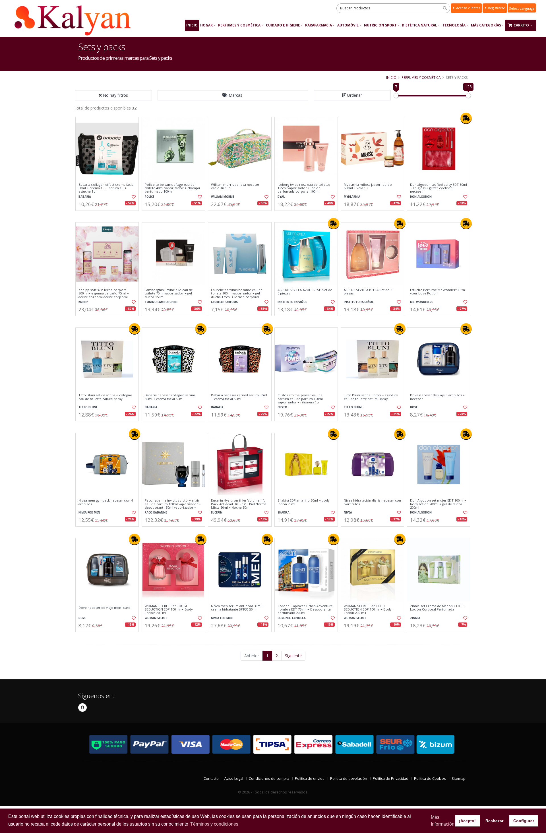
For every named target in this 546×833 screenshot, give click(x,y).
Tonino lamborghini (161, 302)
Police (149, 197)
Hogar (206, 25)
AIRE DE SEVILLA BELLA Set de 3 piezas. (368, 291)
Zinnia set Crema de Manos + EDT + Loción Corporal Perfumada (437, 607)
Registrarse (496, 8)
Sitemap (459, 778)
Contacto (211, 778)
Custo (282, 407)
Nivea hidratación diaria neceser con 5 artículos (372, 502)
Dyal (281, 197)
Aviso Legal (233, 778)
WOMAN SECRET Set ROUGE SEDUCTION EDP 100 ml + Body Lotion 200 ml (169, 609)
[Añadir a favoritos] (133, 197)
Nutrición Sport (380, 25)
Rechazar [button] (494, 820)
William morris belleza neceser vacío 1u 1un (235, 186)
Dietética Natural (419, 25)
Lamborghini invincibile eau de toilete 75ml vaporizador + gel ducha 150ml (169, 293)
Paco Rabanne (156, 512)
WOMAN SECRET (156, 618)
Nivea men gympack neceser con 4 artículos (105, 502)
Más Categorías (486, 25)
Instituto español (292, 302)
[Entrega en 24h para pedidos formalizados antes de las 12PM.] (466, 118)
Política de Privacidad (390, 778)
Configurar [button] (523, 820)
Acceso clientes (467, 8)
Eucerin (216, 512)
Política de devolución (348, 778)
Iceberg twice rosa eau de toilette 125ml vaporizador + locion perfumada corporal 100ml (304, 188)
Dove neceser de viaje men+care (104, 607)
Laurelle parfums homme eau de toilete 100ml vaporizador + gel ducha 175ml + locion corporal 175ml (236, 295)
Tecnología (454, 25)
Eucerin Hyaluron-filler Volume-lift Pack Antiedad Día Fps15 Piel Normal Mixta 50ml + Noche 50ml (239, 504)
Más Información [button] (442, 820)
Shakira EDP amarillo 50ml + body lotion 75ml (304, 502)
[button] (233, 95)
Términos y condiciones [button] (214, 824)
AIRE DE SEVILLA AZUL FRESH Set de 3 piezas (305, 291)
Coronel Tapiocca (292, 618)
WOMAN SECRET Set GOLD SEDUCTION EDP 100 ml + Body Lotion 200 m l (368, 609)
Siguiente (293, 655)
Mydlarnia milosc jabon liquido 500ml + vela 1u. (368, 186)
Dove (413, 407)
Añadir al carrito (109, 215)
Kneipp (83, 302)
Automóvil (348, 25)
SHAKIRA (283, 512)
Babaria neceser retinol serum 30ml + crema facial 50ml (239, 397)
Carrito (522, 25)
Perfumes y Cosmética (239, 25)
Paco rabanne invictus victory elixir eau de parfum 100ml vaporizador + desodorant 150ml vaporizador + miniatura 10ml (173, 506)
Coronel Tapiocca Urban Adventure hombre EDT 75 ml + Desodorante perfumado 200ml (305, 609)
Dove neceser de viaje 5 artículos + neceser (437, 397)
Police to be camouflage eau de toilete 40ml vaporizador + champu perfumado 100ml (172, 188)
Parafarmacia (318, 25)
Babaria (84, 197)
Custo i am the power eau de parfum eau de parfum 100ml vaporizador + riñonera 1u (300, 398)
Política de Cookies (430, 778)
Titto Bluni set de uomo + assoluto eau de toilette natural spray (371, 397)
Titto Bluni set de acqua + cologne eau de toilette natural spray (105, 397)
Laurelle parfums (224, 302)
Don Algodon (421, 197)
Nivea (348, 512)
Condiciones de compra (269, 778)
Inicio (192, 25)
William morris (222, 197)
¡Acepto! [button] (467, 820)
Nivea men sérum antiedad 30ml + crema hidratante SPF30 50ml (237, 607)
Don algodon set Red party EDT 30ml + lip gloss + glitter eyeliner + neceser (438, 188)
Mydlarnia (352, 197)
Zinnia (415, 618)
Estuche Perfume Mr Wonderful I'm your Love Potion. (437, 291)
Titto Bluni (87, 407)
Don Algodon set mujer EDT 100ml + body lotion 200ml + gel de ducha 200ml (438, 504)
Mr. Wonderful (421, 302)
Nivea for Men (89, 512)
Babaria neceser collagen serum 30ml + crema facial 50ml (170, 397)
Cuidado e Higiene (283, 25)
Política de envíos (309, 778)
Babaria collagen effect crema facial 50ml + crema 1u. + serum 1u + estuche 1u (106, 188)
